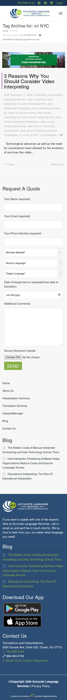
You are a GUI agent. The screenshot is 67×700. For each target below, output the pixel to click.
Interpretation (55, 95)
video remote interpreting (22, 112)
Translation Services (14, 406)
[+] (33, 60)
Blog (5, 421)
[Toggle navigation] (60, 13)
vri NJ (26, 135)
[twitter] (45, 3)
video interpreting (36, 99)
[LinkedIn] (51, 3)
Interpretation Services (16, 398)
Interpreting (40, 95)
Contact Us (9, 428)
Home (6, 383)
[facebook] (39, 3)
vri (20, 135)
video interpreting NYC (33, 103)
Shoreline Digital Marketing (45, 696)
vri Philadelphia (48, 135)
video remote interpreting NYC (37, 117)
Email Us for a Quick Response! (26, 660)
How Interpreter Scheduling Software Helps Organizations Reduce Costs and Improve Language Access (31, 463)
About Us (8, 390)
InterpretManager (12, 413)
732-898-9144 (26, 3)
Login (59, 3)
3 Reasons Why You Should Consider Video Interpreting (29, 81)
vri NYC (34, 135)
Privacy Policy (40, 686)
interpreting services (15, 99)
